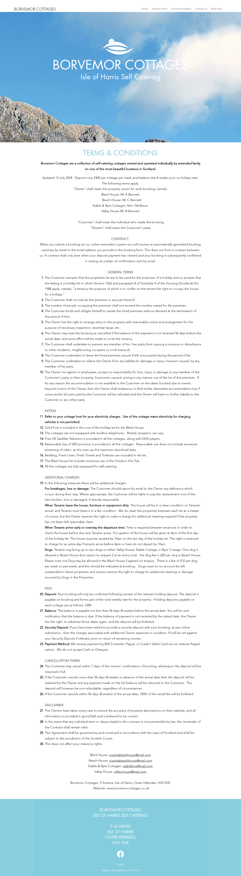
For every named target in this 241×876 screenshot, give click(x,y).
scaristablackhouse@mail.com (130, 755)
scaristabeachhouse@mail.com (130, 761)
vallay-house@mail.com (130, 772)
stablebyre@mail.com (138, 766)
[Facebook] (120, 854)
